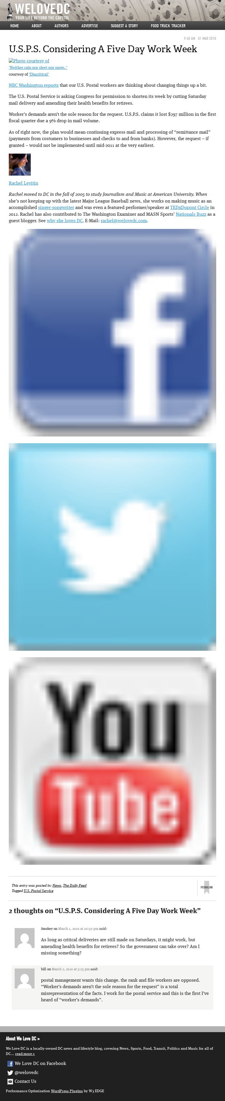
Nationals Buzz (191, 214)
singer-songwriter (56, 207)
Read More (23, 1054)
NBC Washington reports (34, 85)
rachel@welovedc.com (124, 221)
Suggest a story (124, 25)
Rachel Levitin (23, 183)
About (37, 25)
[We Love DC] (115, 12)
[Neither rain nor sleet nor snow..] (29, 61)
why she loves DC (65, 221)
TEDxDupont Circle (189, 207)
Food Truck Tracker (168, 25)
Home (14, 25)
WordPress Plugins (67, 1091)
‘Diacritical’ (39, 75)
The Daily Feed (74, 886)
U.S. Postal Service (38, 891)
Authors (61, 25)
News (56, 886)
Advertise (89, 25)
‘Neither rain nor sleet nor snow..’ (38, 68)
